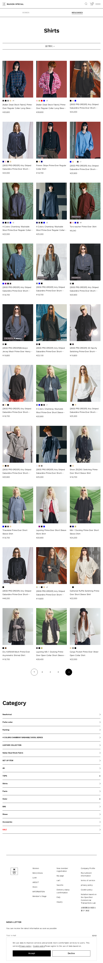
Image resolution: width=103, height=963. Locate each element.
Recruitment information (86, 874)
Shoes (5, 814)
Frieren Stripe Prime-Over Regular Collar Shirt (51, 167)
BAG (4, 807)
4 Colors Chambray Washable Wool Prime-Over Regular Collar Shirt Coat (50, 229)
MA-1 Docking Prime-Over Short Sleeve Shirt (84, 532)
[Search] (86, 4)
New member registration (62, 870)
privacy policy (87, 885)
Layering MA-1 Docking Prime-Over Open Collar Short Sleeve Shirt (50, 654)
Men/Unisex (38, 873)
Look (35, 878)
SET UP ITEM (8, 760)
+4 (13, 100)
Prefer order (8, 722)
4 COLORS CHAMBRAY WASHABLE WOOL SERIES (23, 737)
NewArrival (7, 714)
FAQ (58, 897)
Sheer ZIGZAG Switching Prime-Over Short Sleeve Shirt (84, 471)
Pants (5, 791)
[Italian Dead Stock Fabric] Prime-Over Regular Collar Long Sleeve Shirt (17, 107)
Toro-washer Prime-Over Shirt (83, 227)
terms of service (88, 880)
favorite (60, 885)
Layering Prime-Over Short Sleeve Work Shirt (51, 532)
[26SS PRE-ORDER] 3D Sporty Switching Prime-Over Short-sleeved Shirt (83, 350)
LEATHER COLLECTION (12, 745)
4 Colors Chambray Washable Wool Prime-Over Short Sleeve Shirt (49, 411)
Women (36, 868)
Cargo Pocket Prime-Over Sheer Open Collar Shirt (84, 653)
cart (58, 880)
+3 (47, 100)
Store (35, 887)
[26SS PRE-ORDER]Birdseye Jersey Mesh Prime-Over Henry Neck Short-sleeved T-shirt (17, 350)
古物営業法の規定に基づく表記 (88, 909)
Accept (31, 953)
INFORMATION (39, 892)
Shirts (5, 784)
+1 (80, 161)
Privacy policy (25, 946)
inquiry (60, 902)
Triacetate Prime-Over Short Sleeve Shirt (15, 532)
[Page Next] (68, 672)
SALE (5, 830)
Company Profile (88, 868)
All (4, 768)
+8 (80, 222)
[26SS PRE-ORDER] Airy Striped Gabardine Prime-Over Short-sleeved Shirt (84, 107)
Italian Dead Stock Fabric (13, 753)
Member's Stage (40, 896)
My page (60, 876)
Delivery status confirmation (63, 891)
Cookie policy (86, 890)
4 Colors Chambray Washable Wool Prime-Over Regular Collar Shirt (17, 229)
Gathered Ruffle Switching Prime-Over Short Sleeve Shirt (85, 592)
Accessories (7, 822)
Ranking (6, 730)
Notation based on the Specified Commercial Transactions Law (89, 899)
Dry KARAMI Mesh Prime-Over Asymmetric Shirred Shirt (16, 653)
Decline (71, 953)
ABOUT (36, 882)
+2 (13, 222)
